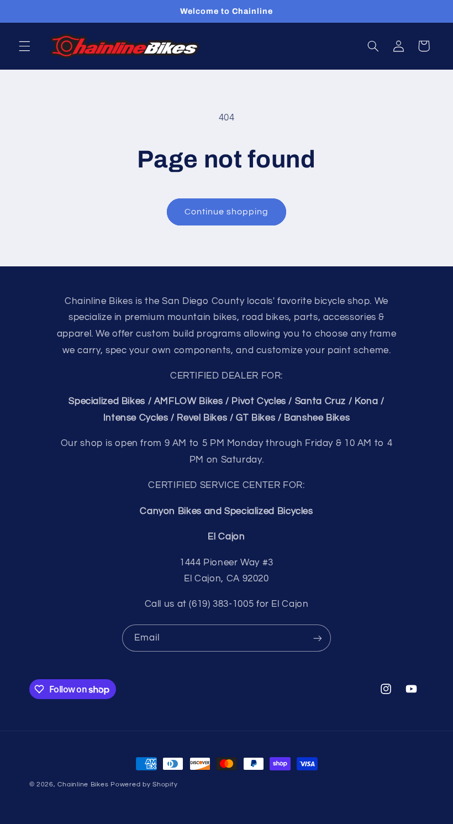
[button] (24, 46)
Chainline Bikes (82, 784)
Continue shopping (227, 211)
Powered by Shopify (143, 784)
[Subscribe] (317, 638)
